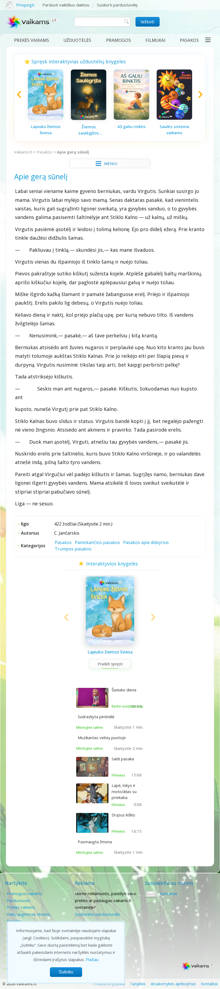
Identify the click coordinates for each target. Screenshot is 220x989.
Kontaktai (168, 893)
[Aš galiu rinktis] (131, 118)
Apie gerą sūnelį (73, 152)
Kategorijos (33, 546)
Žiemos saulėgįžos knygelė (88, 130)
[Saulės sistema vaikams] (174, 118)
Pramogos (118, 40)
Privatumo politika (109, 983)
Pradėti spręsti (110, 663)
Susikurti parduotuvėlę (117, 5)
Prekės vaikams (31, 40)
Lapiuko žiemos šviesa (46, 129)
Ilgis (25, 524)
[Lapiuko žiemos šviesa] (45, 118)
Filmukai (155, 40)
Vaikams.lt (23, 152)
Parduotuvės (18, 900)
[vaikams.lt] (32, 23)
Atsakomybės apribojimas (173, 983)
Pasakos (189, 40)
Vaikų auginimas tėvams (28, 914)
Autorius (30, 533)
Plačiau (92, 959)
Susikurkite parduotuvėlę (97, 914)
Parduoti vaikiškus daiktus (65, 5)
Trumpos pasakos (73, 549)
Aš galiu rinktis (132, 126)
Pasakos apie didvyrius (146, 542)
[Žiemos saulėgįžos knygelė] (88, 118)
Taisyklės (138, 983)
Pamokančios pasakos (97, 542)
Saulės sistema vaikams (174, 129)
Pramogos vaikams (24, 893)
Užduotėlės (77, 40)
